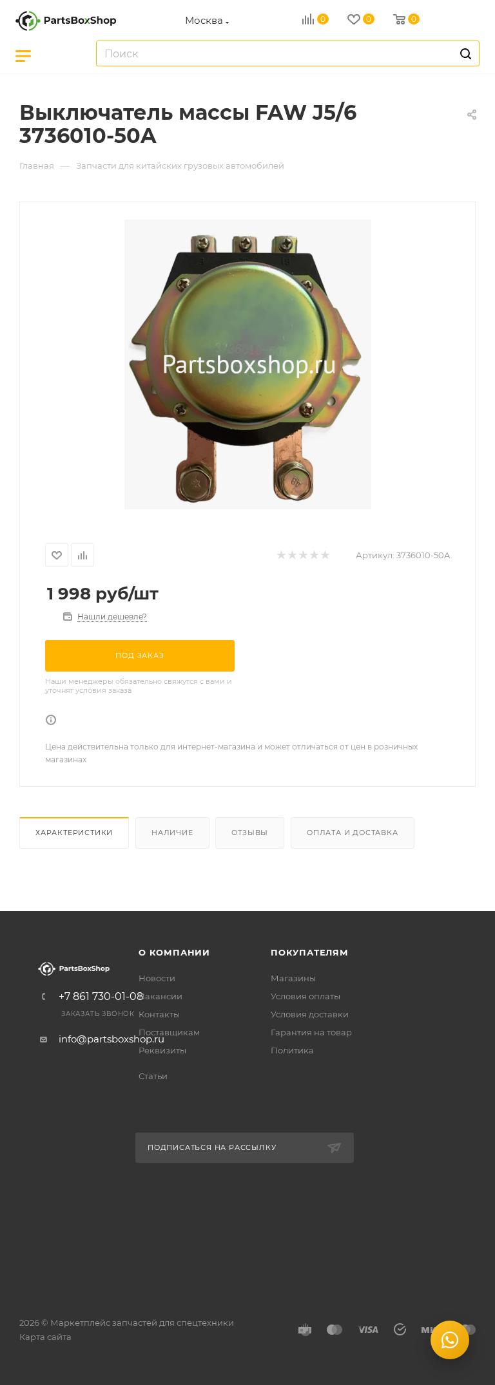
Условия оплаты (305, 996)
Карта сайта (45, 1337)
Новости (157, 978)
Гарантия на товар (311, 1032)
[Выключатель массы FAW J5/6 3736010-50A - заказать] (247, 364)
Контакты (159, 1014)
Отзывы (249, 832)
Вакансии (160, 996)
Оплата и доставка (352, 832)
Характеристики (74, 832)
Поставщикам (169, 1032)
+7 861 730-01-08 (101, 997)
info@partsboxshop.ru (111, 1039)
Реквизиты (162, 1050)
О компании (174, 952)
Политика (292, 1050)
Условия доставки (310, 1014)
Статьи (153, 1076)
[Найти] (464, 53)
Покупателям (310, 952)
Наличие (172, 832)
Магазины (293, 978)
